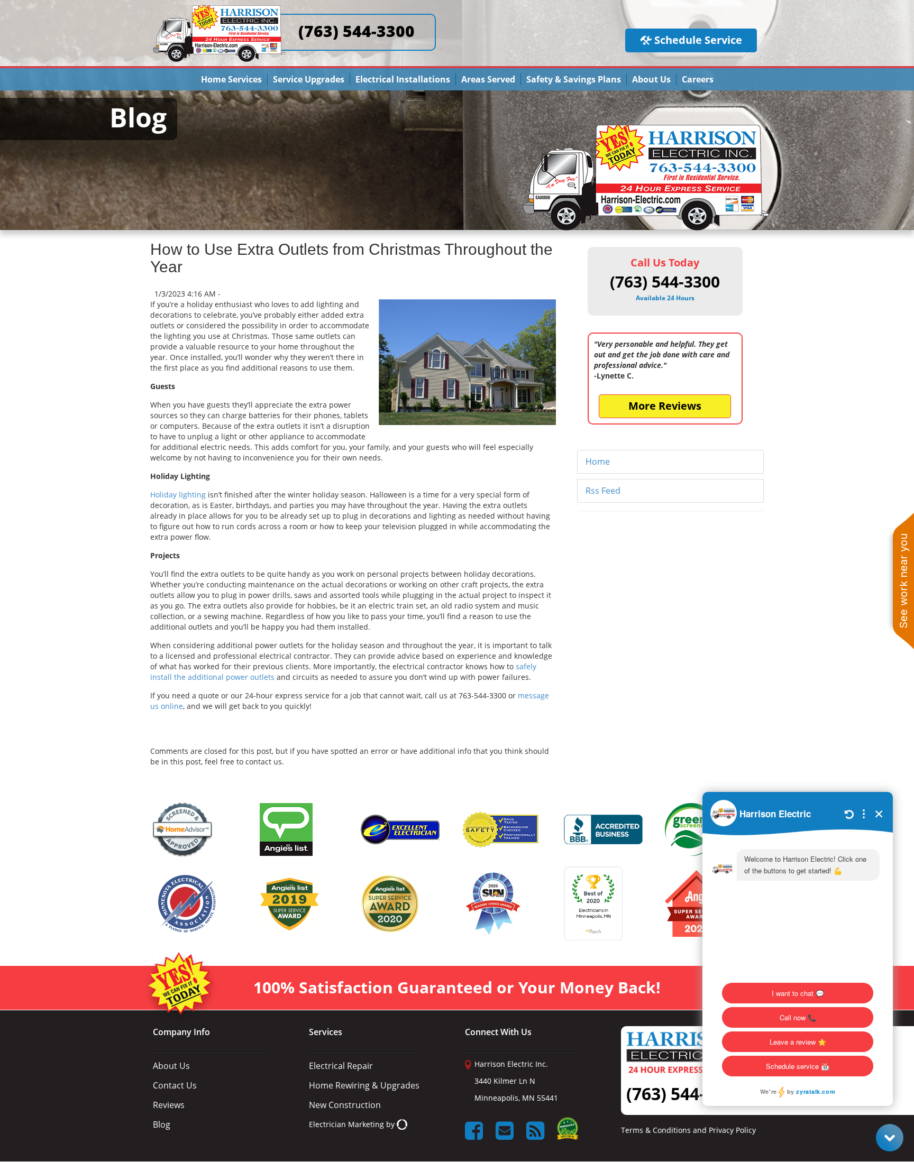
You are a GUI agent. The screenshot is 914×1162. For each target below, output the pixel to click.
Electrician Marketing (346, 1124)
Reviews (169, 1105)
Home (598, 461)
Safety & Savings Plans (573, 79)
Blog (161, 1124)
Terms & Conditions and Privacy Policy (688, 1130)
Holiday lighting (178, 495)
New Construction (345, 1105)
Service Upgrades (308, 79)
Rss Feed (603, 490)
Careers (698, 79)
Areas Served (488, 79)
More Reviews (664, 406)
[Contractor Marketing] (402, 1124)
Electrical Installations (402, 79)
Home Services (231, 79)
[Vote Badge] (567, 1132)
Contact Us (175, 1085)
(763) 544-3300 (356, 31)
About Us (651, 79)
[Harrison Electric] (219, 9)
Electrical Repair (341, 1066)
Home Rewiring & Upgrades (364, 1085)
